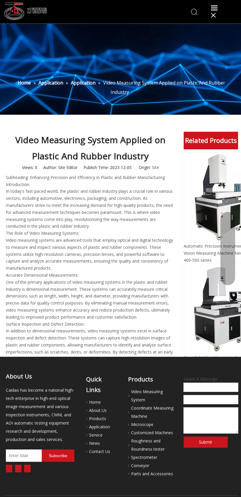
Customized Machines (152, 432)
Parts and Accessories (152, 473)
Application (99, 427)
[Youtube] (27, 468)
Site (155, 167)
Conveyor (140, 465)
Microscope (142, 424)
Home (95, 402)
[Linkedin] (18, 468)
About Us (98, 410)
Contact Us (99, 451)
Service (96, 435)
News (94, 443)
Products (97, 418)
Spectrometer (144, 457)
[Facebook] (9, 468)
